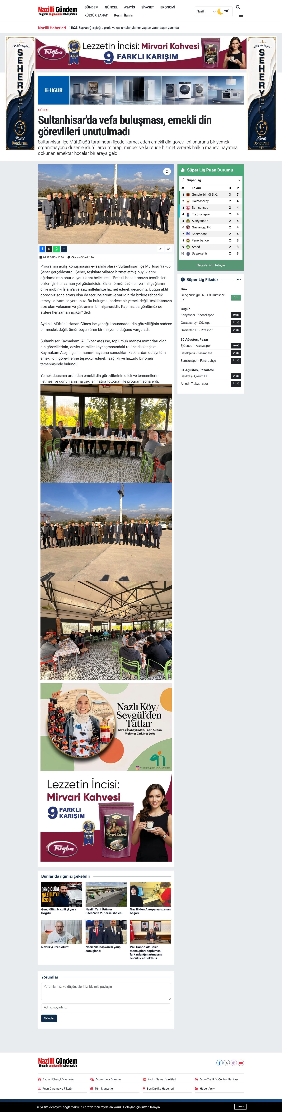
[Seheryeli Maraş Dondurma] (20, 93)
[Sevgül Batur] (106, 726)
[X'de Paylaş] (49, 249)
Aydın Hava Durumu (108, 1079)
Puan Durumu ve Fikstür (57, 1088)
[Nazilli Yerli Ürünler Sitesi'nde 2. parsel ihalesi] (106, 894)
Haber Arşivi (207, 1088)
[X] (226, 1063)
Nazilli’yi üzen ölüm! (55, 947)
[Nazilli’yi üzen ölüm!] (61, 932)
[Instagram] (234, 1063)
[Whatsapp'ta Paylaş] (56, 249)
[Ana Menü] (239, 16)
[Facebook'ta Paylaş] (42, 249)
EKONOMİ (167, 7)
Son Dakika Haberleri (160, 1088)
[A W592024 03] (106, 433)
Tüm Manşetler (104, 1088)
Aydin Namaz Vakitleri (162, 1079)
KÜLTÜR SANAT (96, 15)
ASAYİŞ (129, 7)
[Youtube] (241, 1063)
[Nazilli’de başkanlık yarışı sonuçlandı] (106, 932)
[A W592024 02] (106, 630)
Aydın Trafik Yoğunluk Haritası (219, 1079)
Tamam (240, 1106)
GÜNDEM (91, 7)
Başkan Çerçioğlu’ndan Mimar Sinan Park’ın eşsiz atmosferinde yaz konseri (126, 28)
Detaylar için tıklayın (211, 265)
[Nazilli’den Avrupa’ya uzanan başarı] (150, 894)
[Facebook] (219, 1063)
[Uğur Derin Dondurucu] (146, 90)
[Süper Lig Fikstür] (239, 279)
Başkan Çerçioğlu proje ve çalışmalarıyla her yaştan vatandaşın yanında (124, 23)
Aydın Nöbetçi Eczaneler (58, 1079)
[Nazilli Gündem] (59, 11)
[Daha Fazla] (64, 249)
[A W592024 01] (106, 531)
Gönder (49, 1018)
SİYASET (147, 7)
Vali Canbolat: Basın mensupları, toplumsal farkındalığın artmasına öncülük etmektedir (146, 952)
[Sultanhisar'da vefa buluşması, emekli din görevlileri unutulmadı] (106, 204)
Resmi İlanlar (124, 15)
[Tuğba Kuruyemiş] (141, 52)
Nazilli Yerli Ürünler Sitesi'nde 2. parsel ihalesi (104, 911)
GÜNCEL (111, 7)
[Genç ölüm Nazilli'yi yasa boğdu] (61, 894)
